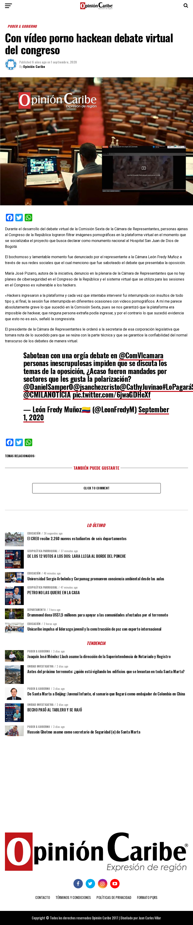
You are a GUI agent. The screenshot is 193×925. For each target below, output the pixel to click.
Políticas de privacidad (113, 897)
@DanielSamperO (48, 386)
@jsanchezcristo (96, 386)
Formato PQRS (147, 897)
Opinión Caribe (34, 66)
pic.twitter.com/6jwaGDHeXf (111, 394)
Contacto (42, 897)
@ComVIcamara (141, 355)
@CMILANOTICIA (47, 394)
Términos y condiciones (73, 897)
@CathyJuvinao (141, 386)
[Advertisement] (96, 776)
